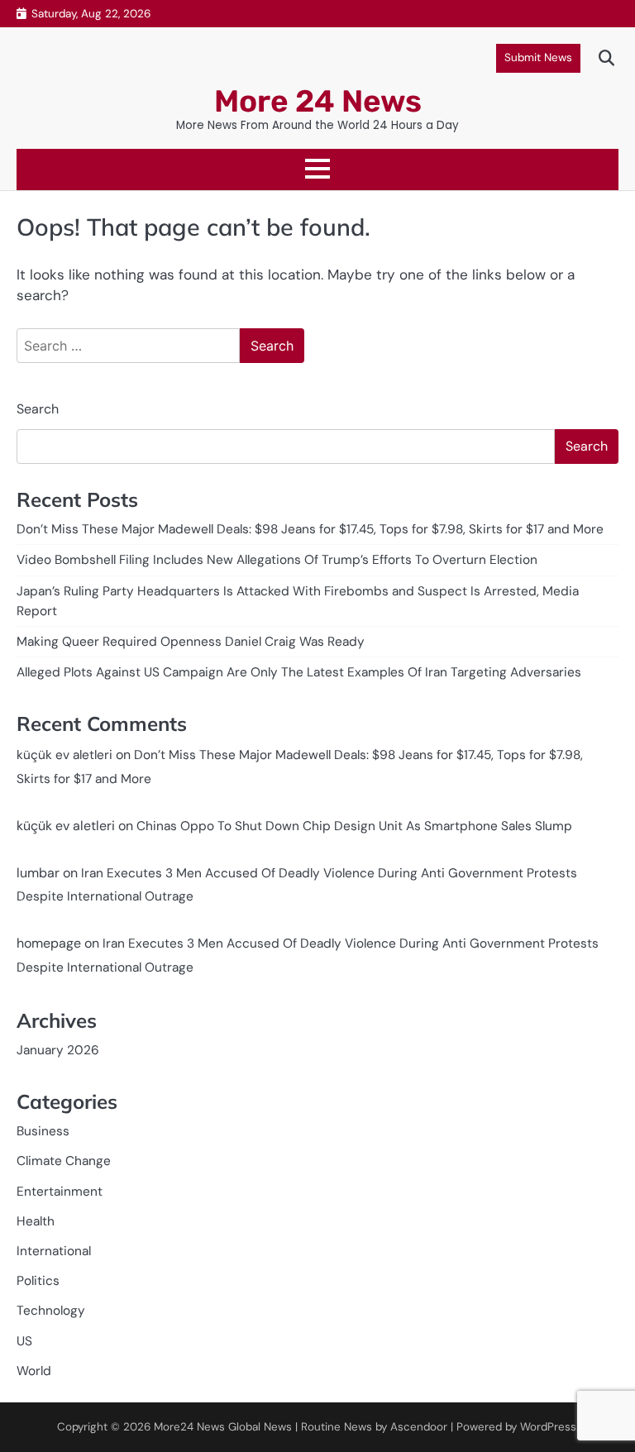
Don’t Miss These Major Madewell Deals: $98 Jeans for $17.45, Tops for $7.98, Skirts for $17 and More (310, 529)
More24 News (189, 1427)
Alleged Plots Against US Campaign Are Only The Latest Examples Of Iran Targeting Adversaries (299, 672)
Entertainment (60, 1191)
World (34, 1371)
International (54, 1251)
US (24, 1341)
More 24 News (318, 101)
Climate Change (64, 1161)
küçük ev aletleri (64, 755)
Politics (38, 1281)
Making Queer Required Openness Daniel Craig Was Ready (191, 641)
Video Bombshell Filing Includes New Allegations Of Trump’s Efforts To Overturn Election (277, 560)
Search (38, 409)
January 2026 (58, 1050)
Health (36, 1221)
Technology (51, 1310)
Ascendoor (418, 1427)
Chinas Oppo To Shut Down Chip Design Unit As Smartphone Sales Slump (354, 826)
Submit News (538, 57)
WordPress (548, 1427)
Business (43, 1131)
